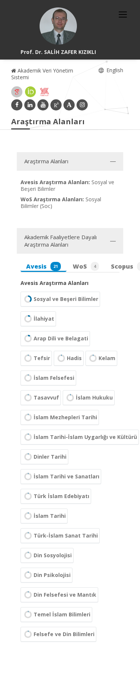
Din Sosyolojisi (53, 555)
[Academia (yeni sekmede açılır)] (69, 104)
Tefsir (42, 358)
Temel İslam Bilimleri (62, 614)
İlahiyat (44, 318)
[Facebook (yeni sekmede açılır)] (16, 104)
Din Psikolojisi (52, 574)
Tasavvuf (46, 397)
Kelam (107, 358)
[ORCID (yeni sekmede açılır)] (30, 91)
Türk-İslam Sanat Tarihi (66, 535)
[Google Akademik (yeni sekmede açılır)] (16, 91)
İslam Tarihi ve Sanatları (66, 476)
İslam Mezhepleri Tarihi (65, 417)
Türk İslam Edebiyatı (61, 496)
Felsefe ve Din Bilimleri (64, 634)
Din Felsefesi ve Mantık (65, 594)
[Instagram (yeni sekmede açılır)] (82, 104)
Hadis (74, 358)
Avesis (42, 266)
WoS (84, 266)
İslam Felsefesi (54, 377)
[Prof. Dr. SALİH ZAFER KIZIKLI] (58, 26)
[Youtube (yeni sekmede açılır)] (43, 104)
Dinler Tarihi (50, 456)
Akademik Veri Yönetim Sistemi (42, 74)
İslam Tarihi (50, 515)
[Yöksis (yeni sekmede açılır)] (44, 91)
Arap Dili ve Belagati (61, 338)
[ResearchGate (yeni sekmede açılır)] (56, 104)
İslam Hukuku (94, 397)
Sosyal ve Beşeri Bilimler (66, 298)
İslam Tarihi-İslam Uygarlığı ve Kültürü (85, 436)
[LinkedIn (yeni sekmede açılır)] (29, 104)
